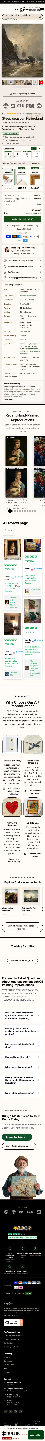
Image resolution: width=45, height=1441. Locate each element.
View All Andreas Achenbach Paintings (21, 927)
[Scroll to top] (42, 1438)
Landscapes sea (26, 351)
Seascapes (24, 354)
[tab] (10, 511)
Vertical (23, 340)
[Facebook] (6, 1411)
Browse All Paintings (20, 960)
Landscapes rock (31, 349)
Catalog (7, 1372)
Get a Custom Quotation (17, 1146)
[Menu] (5, 9)
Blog (5, 1368)
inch (34, 149)
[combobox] (22, 17)
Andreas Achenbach (17, 122)
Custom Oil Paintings (11, 1339)
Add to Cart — (22, 219)
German (23, 336)
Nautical (37, 351)
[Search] (40, 16)
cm (39, 149)
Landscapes (24, 344)
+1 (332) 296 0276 (22, 251)
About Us (7, 1357)
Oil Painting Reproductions (13, 1335)
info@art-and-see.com (24, 254)
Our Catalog (8, 1343)
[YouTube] (20, 1411)
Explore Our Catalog (15, 1137)
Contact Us (8, 1361)
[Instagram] (16, 1411)
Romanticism (25, 332)
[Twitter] (10, 1411)
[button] (41, 9)
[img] (10, 565)
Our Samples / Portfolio (12, 1347)
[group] (16, 472)
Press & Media (9, 1365)
